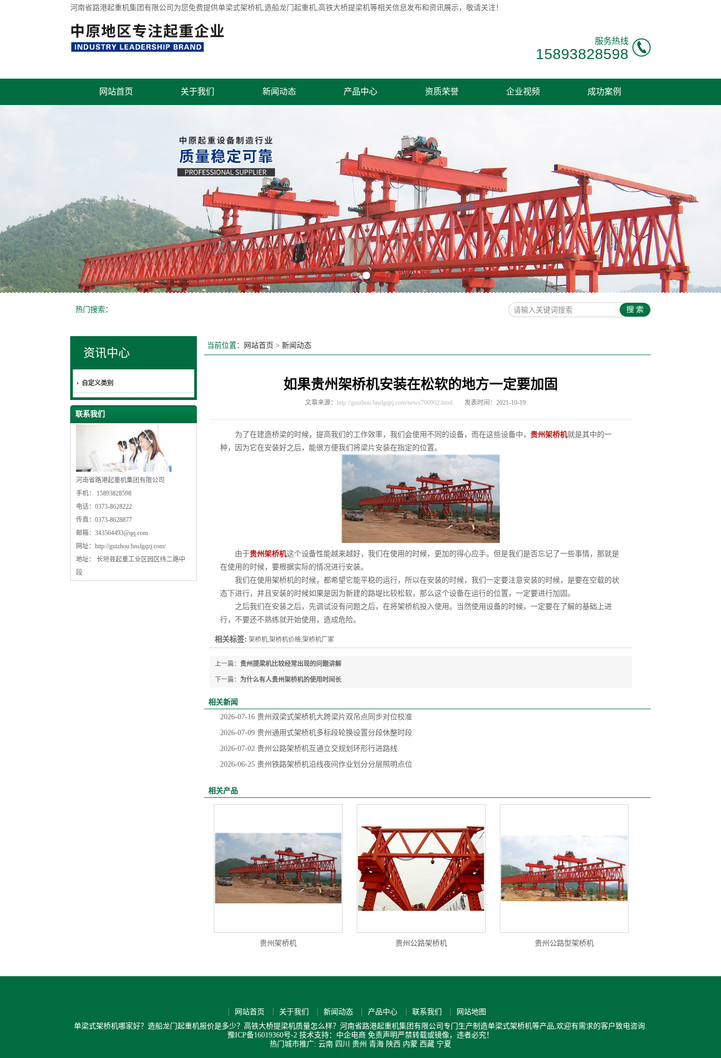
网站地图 (471, 1012)
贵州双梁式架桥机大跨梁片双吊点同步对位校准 (316, 717)
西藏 (427, 1044)
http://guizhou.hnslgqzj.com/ (130, 546)
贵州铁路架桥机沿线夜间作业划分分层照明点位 (316, 764)
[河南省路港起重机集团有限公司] (150, 50)
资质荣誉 (442, 91)
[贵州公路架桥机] (421, 868)
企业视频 (523, 91)
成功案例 (604, 91)
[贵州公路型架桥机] (564, 868)
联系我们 (427, 1012)
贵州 (359, 1044)
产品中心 (360, 91)
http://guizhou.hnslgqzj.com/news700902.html (394, 402)
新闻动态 (279, 91)
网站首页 (116, 91)
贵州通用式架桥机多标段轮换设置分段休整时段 (316, 733)
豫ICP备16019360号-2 (262, 1035)
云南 (325, 1044)
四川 (342, 1044)
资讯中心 (106, 352)
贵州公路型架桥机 (564, 943)
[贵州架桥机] (278, 868)
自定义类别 (97, 383)
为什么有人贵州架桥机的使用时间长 (290, 679)
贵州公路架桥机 (421, 943)
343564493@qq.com (121, 533)
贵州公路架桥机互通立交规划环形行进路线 (308, 748)
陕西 (393, 1044)
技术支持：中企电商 (332, 1035)
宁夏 (444, 1044)
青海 (376, 1044)
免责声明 (382, 1035)
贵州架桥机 (278, 943)
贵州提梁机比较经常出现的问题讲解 (290, 664)
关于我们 (197, 91)
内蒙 (410, 1044)
